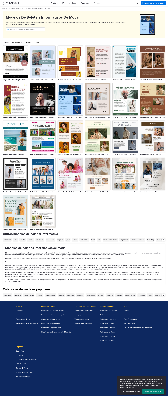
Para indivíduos (129, 315)
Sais (99, 240)
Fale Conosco (21, 364)
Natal (93, 240)
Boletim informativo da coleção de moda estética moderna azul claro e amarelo (15, 229)
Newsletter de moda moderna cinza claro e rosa (70, 192)
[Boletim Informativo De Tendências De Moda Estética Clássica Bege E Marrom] (70, 136)
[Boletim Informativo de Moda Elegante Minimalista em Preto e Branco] (15, 174)
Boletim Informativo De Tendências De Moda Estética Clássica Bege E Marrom (70, 154)
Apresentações (50, 295)
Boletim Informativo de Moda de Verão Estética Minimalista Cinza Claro (125, 192)
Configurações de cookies (131, 391)
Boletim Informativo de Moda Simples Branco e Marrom (152, 154)
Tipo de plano (15, 42)
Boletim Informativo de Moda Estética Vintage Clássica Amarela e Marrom (152, 117)
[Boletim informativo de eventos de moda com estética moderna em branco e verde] (125, 99)
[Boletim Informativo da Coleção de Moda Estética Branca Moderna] (42, 136)
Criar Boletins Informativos (15, 8)
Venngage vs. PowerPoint (83, 311)
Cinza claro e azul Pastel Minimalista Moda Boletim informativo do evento (125, 80)
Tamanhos (28, 42)
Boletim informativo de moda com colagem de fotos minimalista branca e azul (15, 154)
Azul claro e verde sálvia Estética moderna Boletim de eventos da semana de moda (42, 80)
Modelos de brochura (107, 319)
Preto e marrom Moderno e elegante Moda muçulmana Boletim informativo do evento (42, 117)
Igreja (68, 240)
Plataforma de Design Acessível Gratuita (56, 332)
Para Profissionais (130, 319)
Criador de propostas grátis (51, 328)
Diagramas (70, 295)
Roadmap (119, 295)
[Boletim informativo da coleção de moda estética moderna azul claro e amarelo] (15, 211)
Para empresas (129, 323)
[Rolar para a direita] (163, 239)
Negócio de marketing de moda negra (15, 80)
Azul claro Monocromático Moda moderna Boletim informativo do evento (70, 117)
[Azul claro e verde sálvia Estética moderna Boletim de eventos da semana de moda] (42, 62)
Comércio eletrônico (137, 240)
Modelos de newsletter (107, 328)
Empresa (60, 240)
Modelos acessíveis (106, 340)
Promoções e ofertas (110, 240)
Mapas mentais (29, 295)
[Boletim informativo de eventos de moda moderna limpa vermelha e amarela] (15, 99)
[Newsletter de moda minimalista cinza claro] (152, 174)
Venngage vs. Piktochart (83, 323)
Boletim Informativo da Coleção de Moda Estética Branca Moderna (42, 154)
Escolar (22, 240)
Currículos (110, 295)
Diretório (19, 315)
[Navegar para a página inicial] (10, 3)
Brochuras (17, 295)
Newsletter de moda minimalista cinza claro (152, 192)
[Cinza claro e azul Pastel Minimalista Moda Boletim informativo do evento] (125, 62)
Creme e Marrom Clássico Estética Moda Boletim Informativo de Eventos (152, 80)
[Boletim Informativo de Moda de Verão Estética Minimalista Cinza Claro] (125, 174)
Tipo (37, 42)
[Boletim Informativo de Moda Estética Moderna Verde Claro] (97, 136)
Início (3, 8)
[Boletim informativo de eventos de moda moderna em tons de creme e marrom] (97, 62)
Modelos (72, 3)
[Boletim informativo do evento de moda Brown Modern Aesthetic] (97, 99)
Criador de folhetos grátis (50, 319)
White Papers (90, 295)
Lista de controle (160, 295)
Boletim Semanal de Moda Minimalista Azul (42, 192)
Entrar (135, 3)
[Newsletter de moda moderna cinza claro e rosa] (70, 174)
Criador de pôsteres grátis (50, 323)
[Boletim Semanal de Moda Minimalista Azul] (42, 174)
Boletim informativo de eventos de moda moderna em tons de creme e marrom (97, 80)
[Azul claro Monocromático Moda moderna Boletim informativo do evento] (70, 99)
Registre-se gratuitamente (153, 3)
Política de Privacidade (24, 372)
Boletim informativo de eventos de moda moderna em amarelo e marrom (70, 80)
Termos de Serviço (23, 377)
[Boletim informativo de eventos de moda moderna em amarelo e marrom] (70, 62)
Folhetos (61, 295)
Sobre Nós (20, 351)
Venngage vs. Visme (81, 319)
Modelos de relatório (107, 332)
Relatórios (80, 295)
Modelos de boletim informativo (35, 8)
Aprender (85, 3)
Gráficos (101, 295)
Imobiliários (7, 240)
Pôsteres (39, 295)
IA (63, 3)
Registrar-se (124, 240)
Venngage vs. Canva (81, 315)
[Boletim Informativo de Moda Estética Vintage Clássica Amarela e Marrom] (152, 99)
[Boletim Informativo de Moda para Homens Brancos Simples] (125, 136)
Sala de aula (50, 240)
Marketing (150, 240)
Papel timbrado (130, 295)
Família (75, 240)
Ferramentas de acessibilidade (27, 323)
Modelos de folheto (106, 323)
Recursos (19, 311)
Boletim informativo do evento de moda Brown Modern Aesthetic (97, 117)
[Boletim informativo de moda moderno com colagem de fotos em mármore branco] (42, 211)
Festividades (84, 240)
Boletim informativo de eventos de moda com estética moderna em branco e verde (125, 117)
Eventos (30, 240)
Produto (54, 3)
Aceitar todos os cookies (153, 391)
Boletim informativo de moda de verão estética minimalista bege (97, 192)
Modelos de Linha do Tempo (109, 315)
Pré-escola (39, 240)
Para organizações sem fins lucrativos (138, 328)
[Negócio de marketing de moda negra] (15, 62)
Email (15, 240)
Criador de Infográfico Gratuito (52, 311)
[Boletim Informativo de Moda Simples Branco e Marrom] (152, 136)
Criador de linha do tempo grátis (53, 315)
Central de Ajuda (22, 368)
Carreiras (19, 355)
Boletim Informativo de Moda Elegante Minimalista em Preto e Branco (15, 192)
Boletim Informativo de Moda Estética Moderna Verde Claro (97, 154)
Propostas (141, 295)
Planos (150, 295)
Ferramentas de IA (23, 319)
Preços (97, 3)
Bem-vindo (160, 240)
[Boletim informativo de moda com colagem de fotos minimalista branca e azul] (15, 136)
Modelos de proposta (107, 336)
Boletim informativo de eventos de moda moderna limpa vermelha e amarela (15, 117)
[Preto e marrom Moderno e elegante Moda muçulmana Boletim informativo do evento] (42, 99)
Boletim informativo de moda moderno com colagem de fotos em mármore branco (42, 229)
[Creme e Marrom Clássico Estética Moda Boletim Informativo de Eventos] (152, 62)
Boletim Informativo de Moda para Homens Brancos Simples (125, 154)
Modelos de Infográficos (108, 311)
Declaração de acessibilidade (26, 359)
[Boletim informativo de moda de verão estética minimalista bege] (97, 174)
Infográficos (7, 295)
